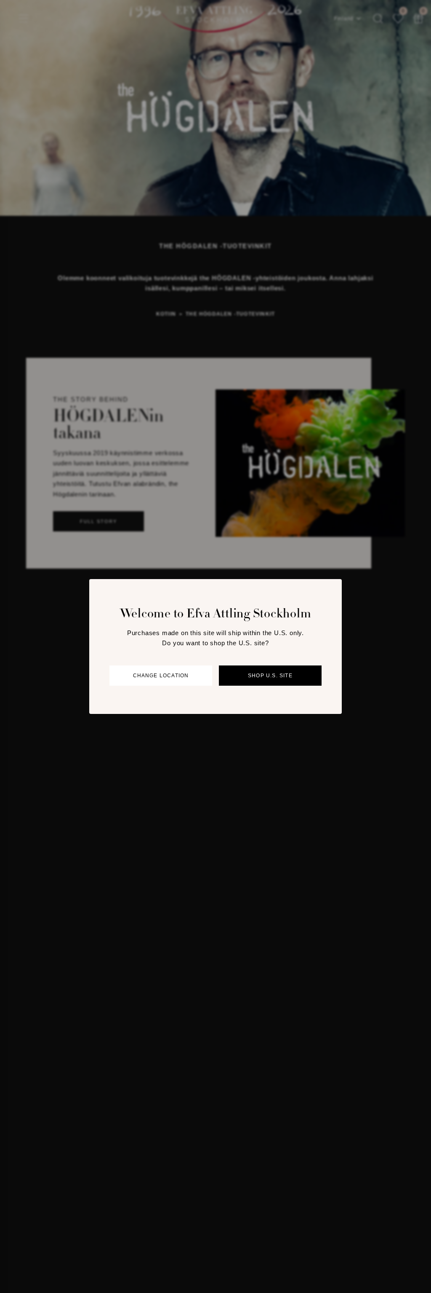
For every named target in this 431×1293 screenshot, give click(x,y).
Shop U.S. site (270, 676)
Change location (161, 676)
